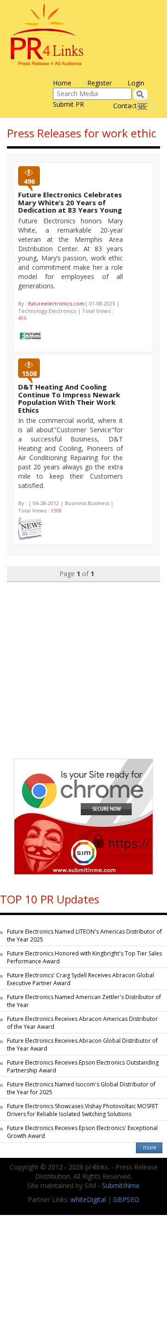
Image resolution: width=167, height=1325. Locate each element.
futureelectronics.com (56, 303)
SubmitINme (121, 1185)
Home (62, 82)
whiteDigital (88, 1199)
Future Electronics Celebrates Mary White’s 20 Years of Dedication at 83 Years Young (70, 202)
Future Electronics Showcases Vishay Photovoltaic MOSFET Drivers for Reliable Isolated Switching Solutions (82, 1110)
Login (136, 82)
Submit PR (68, 104)
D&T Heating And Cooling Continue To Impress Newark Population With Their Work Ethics (69, 398)
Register (99, 82)
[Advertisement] (83, 665)
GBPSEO (126, 1199)
